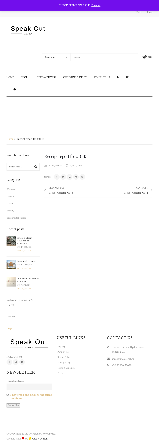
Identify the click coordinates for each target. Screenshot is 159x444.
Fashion (11, 189)
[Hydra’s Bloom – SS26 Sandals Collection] (11, 241)
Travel (10, 203)
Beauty (10, 210)
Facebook (9, 362)
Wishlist (139, 12)
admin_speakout (24, 251)
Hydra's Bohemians (16, 218)
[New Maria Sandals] (11, 264)
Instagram (15, 362)
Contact (60, 373)
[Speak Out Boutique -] (28, 29)
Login (149, 12)
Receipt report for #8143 (65, 156)
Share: (47, 177)
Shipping (61, 346)
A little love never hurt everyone (28, 280)
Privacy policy (63, 362)
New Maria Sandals (26, 261)
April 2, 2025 (76, 165)
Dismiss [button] (95, 5)
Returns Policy (63, 357)
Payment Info (63, 352)
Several (10, 196)
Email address (15, 380)
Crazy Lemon (39, 438)
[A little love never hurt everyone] (11, 282)
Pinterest (22, 362)
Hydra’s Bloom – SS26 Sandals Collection (25, 241)
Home (10, 138)
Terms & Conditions (66, 368)
